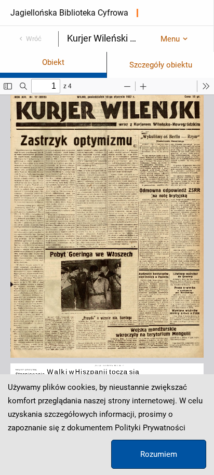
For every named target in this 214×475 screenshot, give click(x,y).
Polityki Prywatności (150, 427)
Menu (170, 39)
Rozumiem (158, 454)
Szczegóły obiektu (160, 65)
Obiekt (53, 62)
